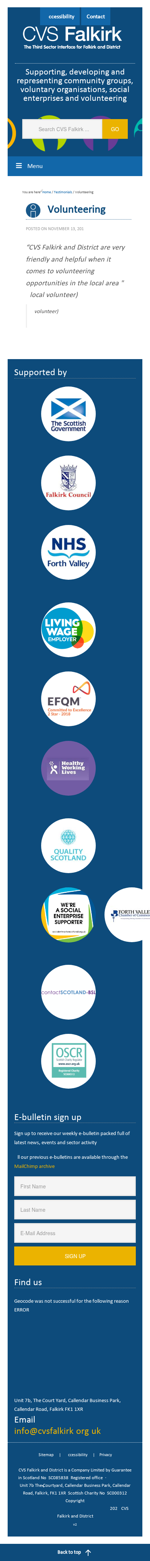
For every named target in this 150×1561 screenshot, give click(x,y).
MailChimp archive (34, 1166)
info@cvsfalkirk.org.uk (57, 1430)
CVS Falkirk (75, 37)
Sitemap (46, 1454)
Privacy (105, 1454)
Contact (96, 16)
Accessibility (60, 16)
